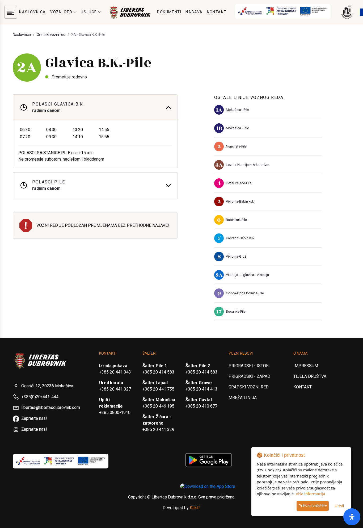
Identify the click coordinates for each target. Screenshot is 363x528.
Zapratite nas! (34, 418)
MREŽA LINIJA (243, 397)
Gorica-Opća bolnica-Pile (245, 293)
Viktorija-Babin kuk (240, 201)
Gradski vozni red (51, 34)
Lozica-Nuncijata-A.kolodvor (247, 165)
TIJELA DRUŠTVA (309, 376)
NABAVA (194, 12)
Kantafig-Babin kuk (240, 238)
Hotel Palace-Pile (238, 183)
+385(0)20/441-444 (39, 396)
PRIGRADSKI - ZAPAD (249, 376)
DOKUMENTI (169, 12)
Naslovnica (22, 34)
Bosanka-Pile (236, 311)
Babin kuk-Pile (236, 220)
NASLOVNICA (32, 12)
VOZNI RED (61, 12)
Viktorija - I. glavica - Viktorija (247, 275)
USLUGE (89, 12)
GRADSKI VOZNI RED (249, 386)
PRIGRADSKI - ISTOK (249, 365)
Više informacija (310, 493)
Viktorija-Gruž (236, 256)
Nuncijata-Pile (236, 146)
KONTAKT (216, 12)
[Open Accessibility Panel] (351, 516)
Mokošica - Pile (237, 110)
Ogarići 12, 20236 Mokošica (47, 385)
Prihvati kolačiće (312, 506)
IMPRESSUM (305, 365)
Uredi (339, 506)
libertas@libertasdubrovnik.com (50, 407)
